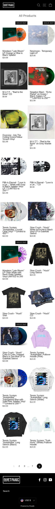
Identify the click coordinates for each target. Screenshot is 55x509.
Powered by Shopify (27, 506)
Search (6, 491)
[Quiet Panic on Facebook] (39, 479)
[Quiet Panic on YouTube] (50, 479)
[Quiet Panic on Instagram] (45, 479)
